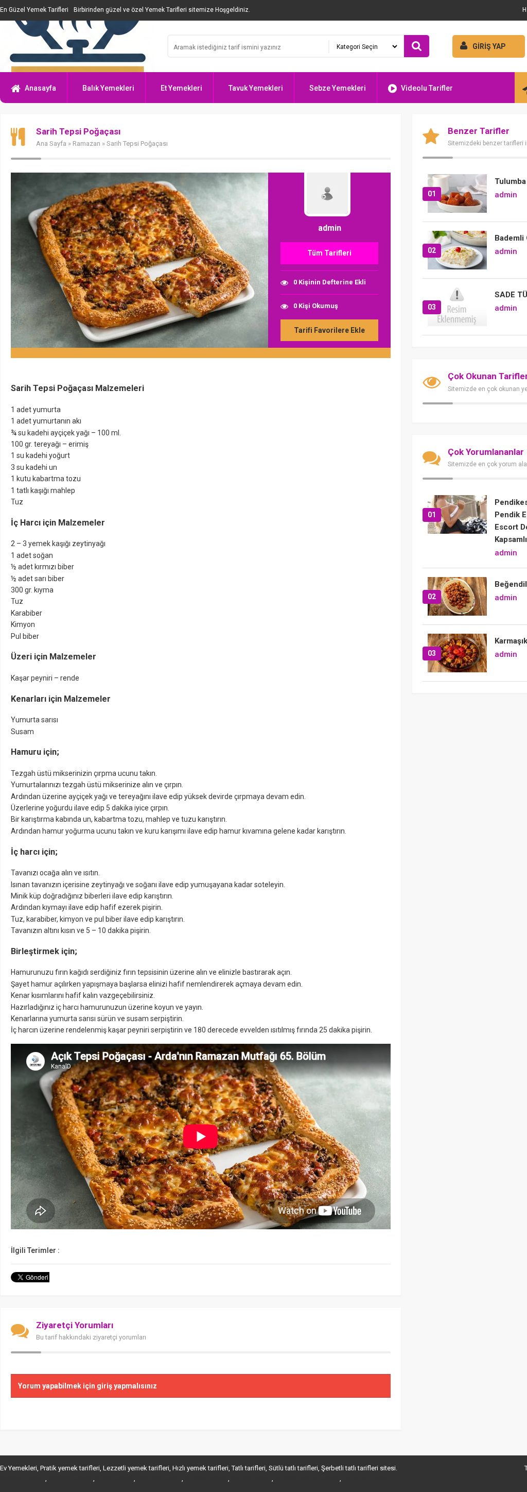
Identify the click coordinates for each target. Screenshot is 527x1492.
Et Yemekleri (181, 88)
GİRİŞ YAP (489, 46)
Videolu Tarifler (427, 88)
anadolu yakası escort (306, 1478)
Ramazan (86, 143)
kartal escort (114, 1478)
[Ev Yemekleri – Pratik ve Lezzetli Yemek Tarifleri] (77, 46)
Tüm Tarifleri (329, 253)
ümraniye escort (366, 1478)
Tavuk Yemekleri (256, 88)
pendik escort (250, 1478)
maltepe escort (22, 1478)
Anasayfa (40, 88)
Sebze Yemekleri (337, 88)
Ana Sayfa (51, 143)
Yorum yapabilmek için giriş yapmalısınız (87, 1386)
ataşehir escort (70, 1478)
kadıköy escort (205, 1478)
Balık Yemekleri (108, 88)
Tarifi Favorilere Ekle (329, 330)
